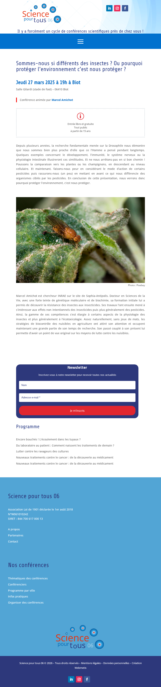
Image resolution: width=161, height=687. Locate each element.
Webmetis (80, 668)
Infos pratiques (18, 596)
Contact (13, 541)
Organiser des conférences (26, 602)
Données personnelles (116, 663)
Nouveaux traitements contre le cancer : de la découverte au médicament (64, 457)
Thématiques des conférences (28, 578)
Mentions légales (91, 663)
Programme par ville (21, 590)
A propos (14, 529)
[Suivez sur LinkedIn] (109, 8)
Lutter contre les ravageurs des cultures (42, 451)
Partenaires (15, 535)
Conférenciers (17, 584)
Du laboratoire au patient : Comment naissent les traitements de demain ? (65, 445)
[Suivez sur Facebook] (125, 8)
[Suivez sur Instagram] (117, 8)
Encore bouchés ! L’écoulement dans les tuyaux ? (48, 439)
